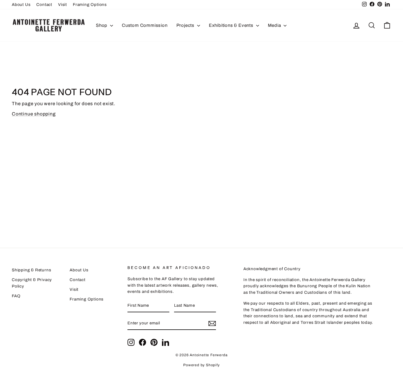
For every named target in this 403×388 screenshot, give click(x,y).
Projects (186, 25)
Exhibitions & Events (232, 25)
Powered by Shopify (201, 365)
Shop (102, 25)
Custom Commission (145, 25)
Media (275, 25)
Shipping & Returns (31, 270)
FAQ (16, 296)
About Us (21, 4)
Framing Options (90, 4)
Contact (44, 4)
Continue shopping (34, 113)
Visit (62, 4)
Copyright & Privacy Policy (32, 283)
